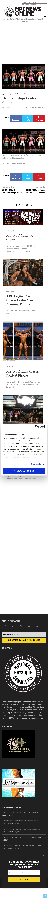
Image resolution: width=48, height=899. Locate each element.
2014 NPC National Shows (19, 237)
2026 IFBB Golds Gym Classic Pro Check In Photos (21, 813)
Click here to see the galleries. (13, 163)
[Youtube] (37, 626)
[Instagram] (21, 626)
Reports (41, 107)
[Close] (44, 855)
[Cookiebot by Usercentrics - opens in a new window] (35, 426)
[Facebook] (5, 626)
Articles (31, 107)
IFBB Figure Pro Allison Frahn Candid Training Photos (22, 300)
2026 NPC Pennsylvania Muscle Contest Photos (21, 837)
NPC (36, 107)
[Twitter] (13, 626)
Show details (36, 464)
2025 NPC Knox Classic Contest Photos (23, 373)
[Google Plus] (29, 626)
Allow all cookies (24, 471)
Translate (40, 4)
